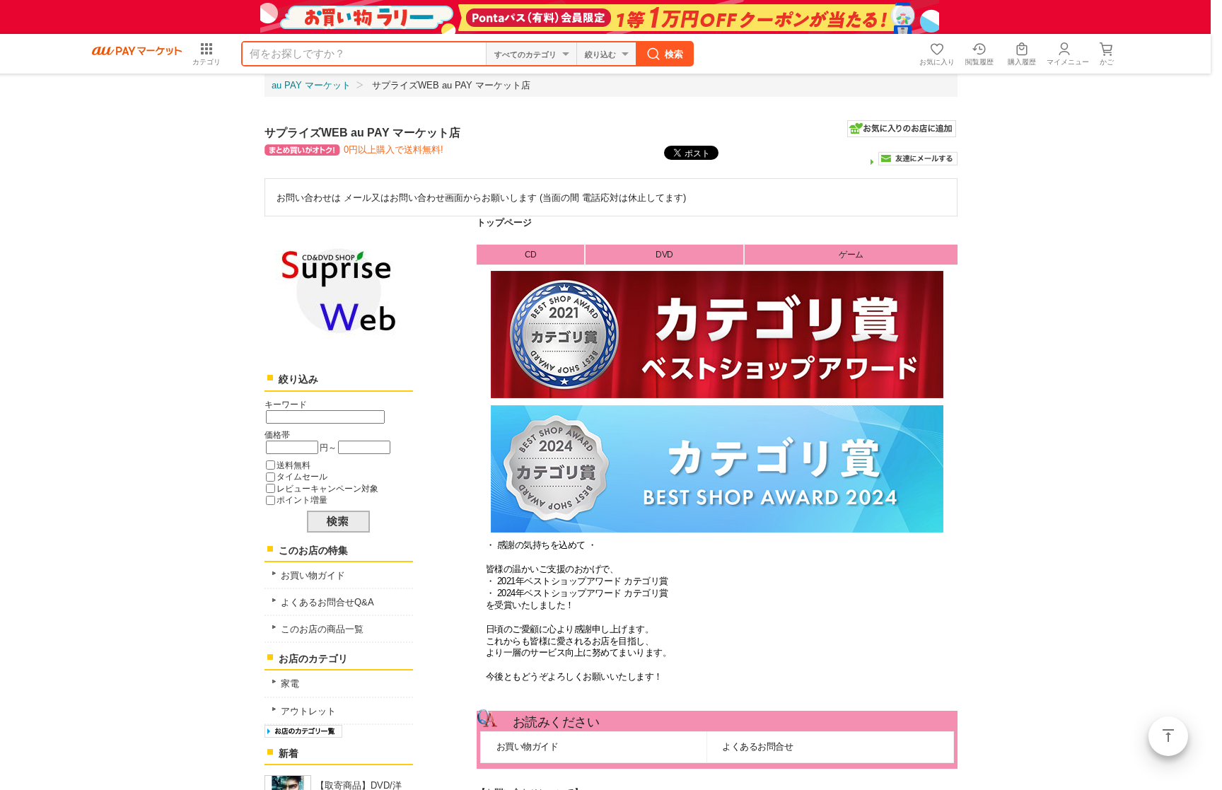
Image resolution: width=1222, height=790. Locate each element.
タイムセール (302, 476)
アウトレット (308, 711)
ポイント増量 (302, 499)
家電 (290, 683)
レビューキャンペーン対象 (327, 488)
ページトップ (1168, 736)
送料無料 (293, 465)
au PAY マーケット (311, 85)
